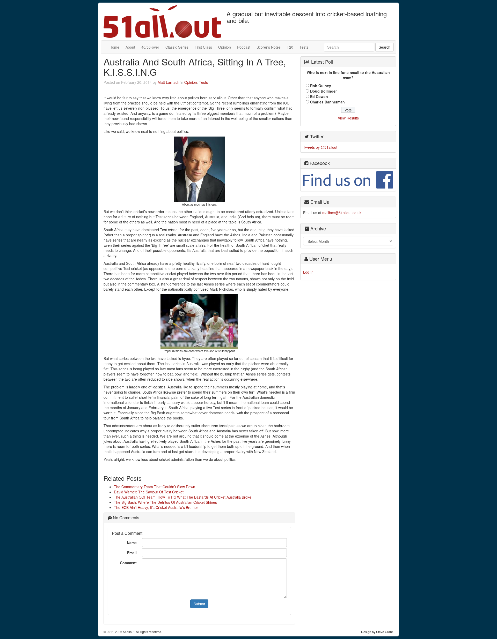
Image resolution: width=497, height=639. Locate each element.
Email (132, 552)
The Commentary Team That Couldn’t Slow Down (154, 486)
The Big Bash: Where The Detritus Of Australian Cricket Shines (165, 502)
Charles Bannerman (327, 101)
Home (114, 47)
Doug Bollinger (323, 91)
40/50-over (150, 47)
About (130, 47)
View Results (348, 118)
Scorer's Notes (269, 47)
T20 (290, 47)
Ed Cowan (319, 96)
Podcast (243, 47)
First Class (203, 47)
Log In (308, 272)
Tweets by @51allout (320, 147)
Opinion (224, 47)
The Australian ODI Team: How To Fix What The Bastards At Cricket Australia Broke (182, 497)
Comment (128, 562)
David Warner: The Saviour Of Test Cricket (149, 491)
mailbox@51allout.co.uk (341, 212)
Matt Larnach (168, 82)
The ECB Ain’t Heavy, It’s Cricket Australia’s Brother (156, 507)
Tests (303, 47)
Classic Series (176, 47)
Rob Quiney (320, 85)
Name (132, 542)
